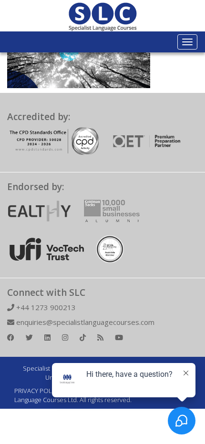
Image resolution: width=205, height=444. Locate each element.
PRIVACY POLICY (37, 390)
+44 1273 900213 (45, 307)
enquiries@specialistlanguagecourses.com (84, 322)
